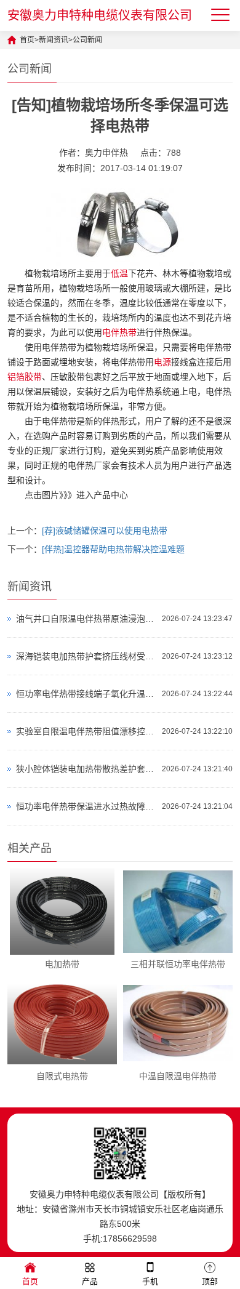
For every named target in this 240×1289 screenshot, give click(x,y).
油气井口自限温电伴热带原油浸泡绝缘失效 (86, 619)
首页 (27, 40)
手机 (150, 1281)
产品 (90, 1281)
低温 (119, 273)
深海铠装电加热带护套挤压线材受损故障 (86, 656)
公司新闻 (87, 40)
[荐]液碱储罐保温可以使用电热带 (104, 531)
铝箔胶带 (24, 377)
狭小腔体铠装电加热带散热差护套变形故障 (86, 769)
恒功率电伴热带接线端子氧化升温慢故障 (86, 694)
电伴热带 (119, 332)
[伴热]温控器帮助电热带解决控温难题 (113, 549)
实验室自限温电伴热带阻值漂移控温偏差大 (86, 731)
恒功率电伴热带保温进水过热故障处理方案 (86, 806)
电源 (162, 362)
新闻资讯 (53, 40)
